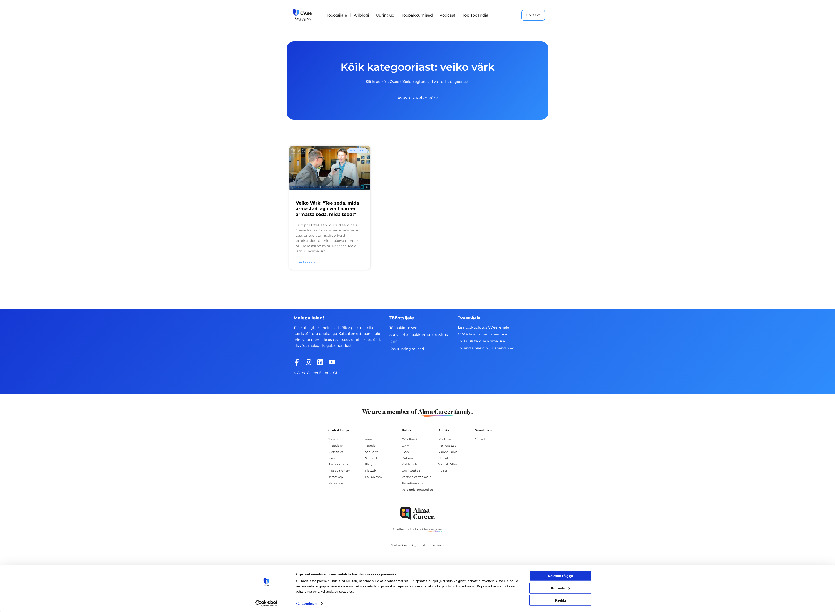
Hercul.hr (445, 458)
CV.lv (405, 445)
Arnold (370, 439)
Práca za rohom (339, 464)
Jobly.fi (480, 439)
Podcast (447, 15)
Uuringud (385, 15)
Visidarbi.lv (410, 464)
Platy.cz (370, 464)
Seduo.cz (371, 452)
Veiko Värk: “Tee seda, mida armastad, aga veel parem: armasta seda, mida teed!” (327, 208)
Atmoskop (335, 477)
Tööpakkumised (417, 15)
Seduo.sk (371, 458)
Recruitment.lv (412, 483)
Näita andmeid (306, 603)
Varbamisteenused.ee (417, 489)
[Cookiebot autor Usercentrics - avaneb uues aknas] (266, 603)
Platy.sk (370, 470)
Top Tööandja (475, 15)
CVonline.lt (409, 439)
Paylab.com (373, 477)
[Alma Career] (417, 513)
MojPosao (445, 439)
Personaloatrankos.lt (416, 477)
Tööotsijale (336, 15)
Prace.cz (334, 458)
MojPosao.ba (447, 445)
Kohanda (558, 588)
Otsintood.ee (411, 470)
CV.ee (406, 452)
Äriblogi (361, 15)
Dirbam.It (409, 458)
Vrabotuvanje (448, 452)
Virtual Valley (447, 464)
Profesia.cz (335, 452)
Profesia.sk (335, 445)
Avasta (404, 98)
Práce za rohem (339, 470)
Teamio (370, 445)
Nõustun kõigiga (560, 576)
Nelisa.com (336, 483)
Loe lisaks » (305, 262)
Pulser (442, 470)
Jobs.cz (333, 439)
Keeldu (560, 600)
